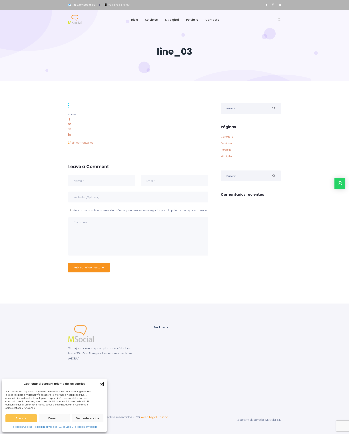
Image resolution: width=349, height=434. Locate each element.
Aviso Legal (149, 417)
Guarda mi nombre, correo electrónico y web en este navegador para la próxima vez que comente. (140, 210)
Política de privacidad (45, 426)
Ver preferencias (87, 418)
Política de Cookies (22, 426)
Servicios (151, 20)
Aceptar (21, 418)
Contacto (212, 20)
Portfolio (192, 20)
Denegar (54, 418)
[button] (101, 384)
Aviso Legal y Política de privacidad (78, 426)
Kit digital (172, 20)
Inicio (134, 20)
